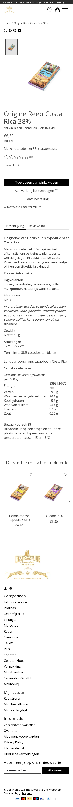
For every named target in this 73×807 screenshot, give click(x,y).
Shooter (10, 655)
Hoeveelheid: (12, 165)
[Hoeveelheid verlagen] (7, 171)
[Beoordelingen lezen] (16, 157)
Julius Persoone (15, 602)
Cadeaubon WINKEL (18, 678)
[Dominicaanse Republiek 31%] (19, 491)
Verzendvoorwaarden (19, 725)
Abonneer (55, 770)
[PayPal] (48, 799)
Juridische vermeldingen (21, 754)
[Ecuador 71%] (54, 491)
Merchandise (13, 672)
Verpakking (12, 666)
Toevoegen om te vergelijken (24, 207)
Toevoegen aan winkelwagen (36, 182)
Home (7, 23)
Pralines (10, 608)
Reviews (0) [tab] (37, 226)
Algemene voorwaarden (21, 736)
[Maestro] (36, 799)
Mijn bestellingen (16, 704)
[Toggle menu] (65, 10)
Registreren (12, 698)
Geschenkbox (14, 660)
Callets (9, 643)
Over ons (10, 730)
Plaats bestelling (37, 199)
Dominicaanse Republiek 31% (19, 518)
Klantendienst (14, 748)
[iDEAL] (29, 799)
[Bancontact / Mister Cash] (42, 799)
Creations (11, 637)
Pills (7, 649)
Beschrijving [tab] (15, 226)
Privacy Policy (13, 742)
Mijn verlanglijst (15, 710)
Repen (8, 631)
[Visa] (17, 799)
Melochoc (11, 625)
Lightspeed (25, 793)
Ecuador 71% (53, 516)
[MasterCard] (23, 799)
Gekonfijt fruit (14, 614)
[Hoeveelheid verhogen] (15, 171)
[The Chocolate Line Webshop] (9, 10)
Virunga (10, 620)
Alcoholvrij (11, 684)
